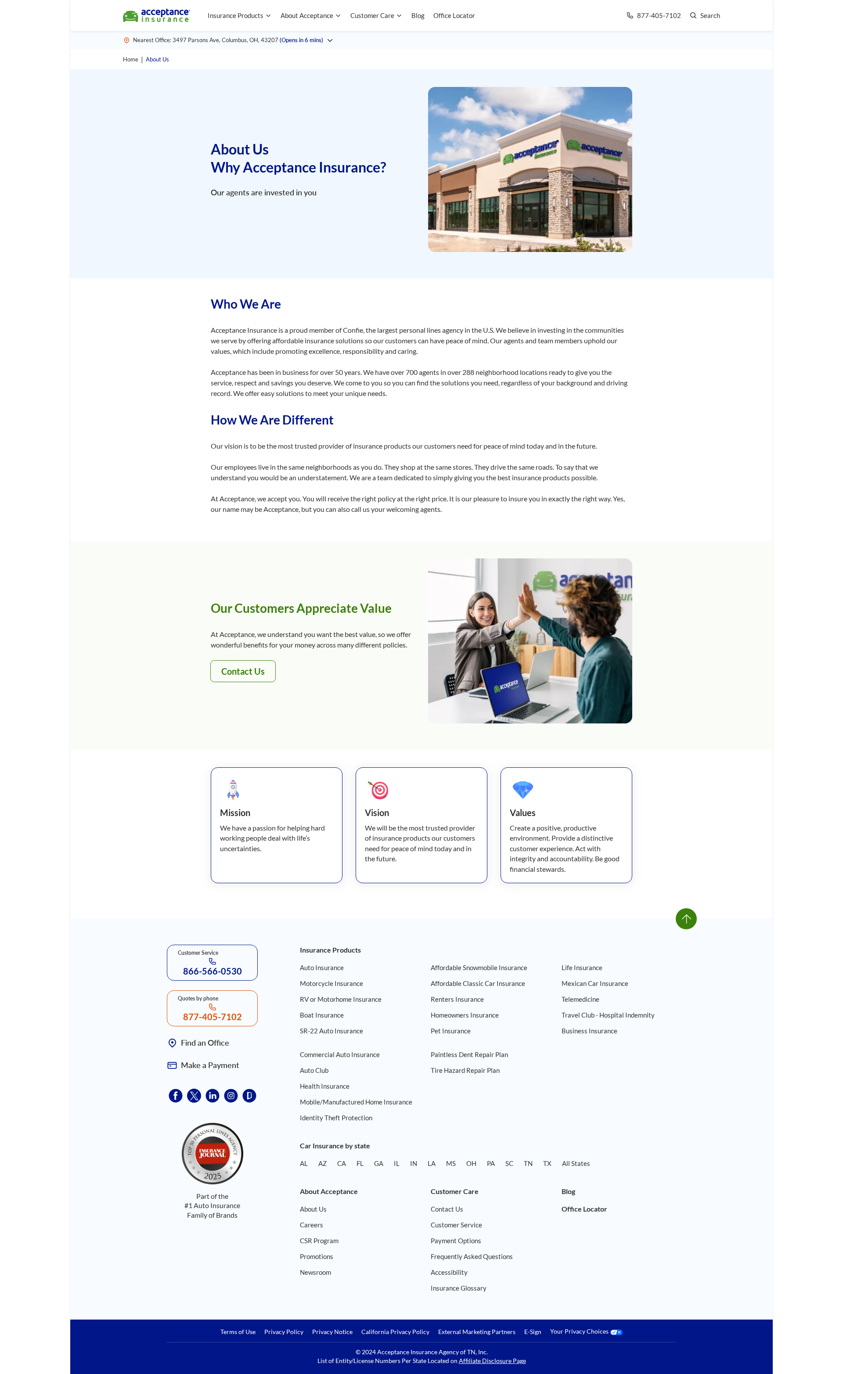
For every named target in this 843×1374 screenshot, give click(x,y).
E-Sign (532, 1332)
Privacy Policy (283, 1332)
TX (547, 1163)
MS (451, 1163)
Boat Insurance (322, 1015)
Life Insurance (582, 967)
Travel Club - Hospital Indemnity (608, 1015)
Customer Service (456, 1225)
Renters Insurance (457, 999)
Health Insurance (324, 1086)
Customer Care (372, 15)
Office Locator (454, 15)
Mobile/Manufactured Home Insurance (356, 1102)
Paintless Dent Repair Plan (469, 1054)
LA (432, 1163)
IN (413, 1163)
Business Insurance (589, 1031)
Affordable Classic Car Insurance (478, 983)
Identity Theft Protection (336, 1118)
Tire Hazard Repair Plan (465, 1070)
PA (491, 1163)
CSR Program (319, 1241)
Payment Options (456, 1241)
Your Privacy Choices (580, 1331)
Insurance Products (235, 15)
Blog (418, 15)
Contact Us (243, 671)
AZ (322, 1163)
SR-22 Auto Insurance (331, 1031)
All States (576, 1163)
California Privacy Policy (395, 1332)
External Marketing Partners (476, 1332)
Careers (311, 1225)
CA (341, 1163)
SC (509, 1163)
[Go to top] (686, 918)
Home (130, 59)
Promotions (316, 1256)
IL (397, 1163)
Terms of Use (238, 1332)
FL (360, 1163)
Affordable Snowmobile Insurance (479, 967)
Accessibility (449, 1272)
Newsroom (315, 1272)
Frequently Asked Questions (472, 1256)
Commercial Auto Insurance (340, 1054)
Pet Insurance (451, 1031)
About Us (157, 59)
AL (304, 1163)
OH (471, 1163)
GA (378, 1163)
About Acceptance (307, 15)
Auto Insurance (322, 967)
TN (528, 1163)
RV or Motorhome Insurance (341, 999)
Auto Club (314, 1070)
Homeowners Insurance (465, 1015)
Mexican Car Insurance (595, 983)
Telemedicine (580, 999)
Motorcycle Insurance (331, 983)
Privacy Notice (332, 1332)
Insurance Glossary (458, 1288)
